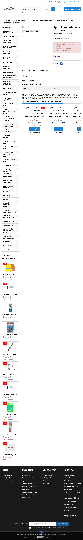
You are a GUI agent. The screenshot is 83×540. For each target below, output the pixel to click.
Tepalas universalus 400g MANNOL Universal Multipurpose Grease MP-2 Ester (10, 395)
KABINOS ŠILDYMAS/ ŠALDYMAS (7, 83)
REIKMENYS (7, 195)
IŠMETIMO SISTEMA (7, 67)
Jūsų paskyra (49, 470)
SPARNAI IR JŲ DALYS (9, 161)
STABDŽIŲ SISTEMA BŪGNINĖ (6, 205)
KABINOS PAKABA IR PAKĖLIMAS (9, 77)
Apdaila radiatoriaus (34, 116)
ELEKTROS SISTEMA (7, 52)
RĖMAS (5, 199)
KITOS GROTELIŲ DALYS (9, 131)
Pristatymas (26, 475)
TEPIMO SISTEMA (9, 221)
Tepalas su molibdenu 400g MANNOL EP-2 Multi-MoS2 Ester (10, 295)
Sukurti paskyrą (75, 2)
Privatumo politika (28, 478)
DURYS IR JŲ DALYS (8, 105)
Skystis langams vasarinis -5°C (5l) (10, 415)
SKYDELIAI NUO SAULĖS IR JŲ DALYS (9, 154)
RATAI (5, 192)
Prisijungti (62, 2)
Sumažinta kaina (7, 478)
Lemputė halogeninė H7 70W (10, 375)
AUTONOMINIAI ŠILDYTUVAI (8, 41)
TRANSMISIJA (8, 225)
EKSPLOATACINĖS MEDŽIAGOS (9, 47)
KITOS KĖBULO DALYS (9, 142)
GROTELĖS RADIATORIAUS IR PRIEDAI (9, 111)
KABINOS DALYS (9, 72)
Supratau (40, 537)
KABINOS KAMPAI (7, 136)
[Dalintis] (61, 63)
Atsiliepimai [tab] (44, 71)
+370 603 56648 (70, 502)
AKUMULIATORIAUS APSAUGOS (10, 93)
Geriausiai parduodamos (8, 257)
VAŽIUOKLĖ (7, 246)
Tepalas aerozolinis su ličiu (10, 315)
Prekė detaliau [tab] (29, 71)
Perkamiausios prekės (9, 481)
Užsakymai (47, 478)
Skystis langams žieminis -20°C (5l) (10, 335)
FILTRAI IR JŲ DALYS (7, 58)
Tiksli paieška (27, 13)
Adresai (46, 484)
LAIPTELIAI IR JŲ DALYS (9, 148)
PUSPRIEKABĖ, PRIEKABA (8, 187)
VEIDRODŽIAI (9, 165)
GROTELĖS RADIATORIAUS (9, 125)
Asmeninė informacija (50, 475)
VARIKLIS (6, 242)
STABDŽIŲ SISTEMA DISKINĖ (9, 211)
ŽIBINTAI (6, 250)
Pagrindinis (7, 27)
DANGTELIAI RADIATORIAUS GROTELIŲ (9, 118)
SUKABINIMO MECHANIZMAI (8, 217)
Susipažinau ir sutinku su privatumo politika (48, 528)
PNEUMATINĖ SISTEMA (8, 181)
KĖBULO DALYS (8, 89)
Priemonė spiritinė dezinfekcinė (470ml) (10, 435)
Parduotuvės (26, 498)
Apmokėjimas (27, 484)
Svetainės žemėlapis (29, 495)
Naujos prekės (7, 475)
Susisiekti (59, 57)
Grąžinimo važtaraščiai (51, 481)
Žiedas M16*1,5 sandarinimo (10, 455)
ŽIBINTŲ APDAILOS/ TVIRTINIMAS (7, 171)
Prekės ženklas (58, 34)
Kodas (55, 31)
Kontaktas (5, 2)
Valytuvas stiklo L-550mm (10, 355)
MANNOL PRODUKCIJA (8, 32)
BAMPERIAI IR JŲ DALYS (8, 99)
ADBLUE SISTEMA (9, 37)
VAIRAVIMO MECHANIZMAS (8, 237)
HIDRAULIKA (7, 63)
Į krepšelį (34, 129)
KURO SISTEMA (8, 177)
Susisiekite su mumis (29, 492)
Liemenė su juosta (10, 275)
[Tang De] (68, 34)
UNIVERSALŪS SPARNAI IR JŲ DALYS (8, 231)
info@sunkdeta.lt (70, 516)
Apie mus (25, 481)
